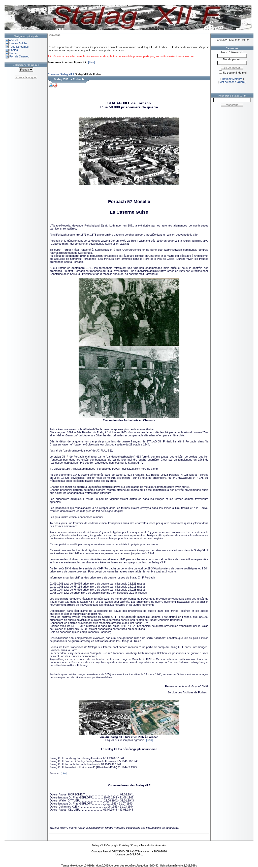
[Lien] (91, 62)
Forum (13, 53)
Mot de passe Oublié (232, 81)
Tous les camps (19, 46)
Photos (13, 49)
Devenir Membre (232, 78)
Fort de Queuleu (19, 56)
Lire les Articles (18, 43)
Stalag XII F (67, 74)
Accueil (13, 40)
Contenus (53, 74)
